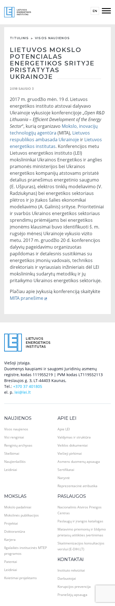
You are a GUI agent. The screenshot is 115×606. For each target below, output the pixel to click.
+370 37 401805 (27, 386)
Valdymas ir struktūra (74, 437)
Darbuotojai (67, 578)
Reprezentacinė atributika (77, 486)
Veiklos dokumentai (73, 445)
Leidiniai (10, 469)
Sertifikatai (66, 469)
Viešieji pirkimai (70, 453)
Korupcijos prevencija (74, 586)
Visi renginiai (14, 437)
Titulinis (19, 38)
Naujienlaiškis (15, 461)
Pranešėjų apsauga (72, 594)
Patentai (10, 561)
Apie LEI (67, 418)
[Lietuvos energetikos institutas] (17, 11)
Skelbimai (11, 453)
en (95, 11)
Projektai (11, 523)
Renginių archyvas (18, 445)
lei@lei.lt (23, 392)
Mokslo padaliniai (17, 507)
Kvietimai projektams (20, 578)
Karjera (10, 539)
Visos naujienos (52, 38)
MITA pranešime (26, 298)
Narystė (64, 477)
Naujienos (18, 418)
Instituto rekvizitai (71, 570)
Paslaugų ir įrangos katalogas (80, 521)
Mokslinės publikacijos (21, 515)
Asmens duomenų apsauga (79, 461)
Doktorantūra (14, 531)
